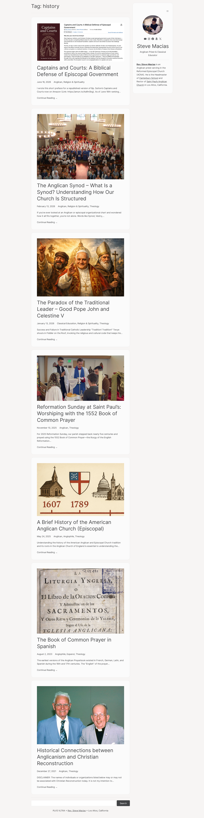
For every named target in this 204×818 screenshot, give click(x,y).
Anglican (58, 82)
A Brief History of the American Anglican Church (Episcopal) (74, 525)
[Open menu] (167, 11)
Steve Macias (153, 46)
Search (123, 803)
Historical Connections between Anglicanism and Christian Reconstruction (75, 756)
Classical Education (66, 323)
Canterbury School (148, 78)
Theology (94, 206)
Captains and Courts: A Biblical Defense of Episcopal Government (77, 71)
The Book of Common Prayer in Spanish (74, 643)
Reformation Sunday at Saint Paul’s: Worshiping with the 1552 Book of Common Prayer (79, 413)
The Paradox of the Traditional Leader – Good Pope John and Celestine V (73, 309)
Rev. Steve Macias (77, 810)
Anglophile (68, 536)
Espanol (71, 654)
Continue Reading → (47, 98)
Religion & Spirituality (74, 82)
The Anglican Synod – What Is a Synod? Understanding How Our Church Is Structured (75, 192)
